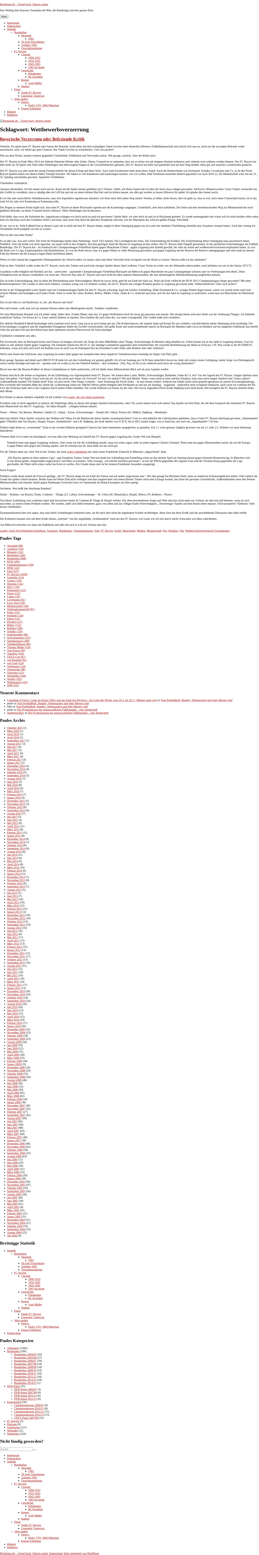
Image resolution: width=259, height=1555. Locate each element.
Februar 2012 (14, 946)
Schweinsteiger (19, 637)
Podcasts (12, 1424)
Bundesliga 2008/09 (25, 1367)
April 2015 (13, 826)
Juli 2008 (12, 1083)
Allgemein (26, 530)
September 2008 (16, 1076)
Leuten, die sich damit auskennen (85, 397)
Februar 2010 (14, 1023)
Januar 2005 (14, 1216)
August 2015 (14, 813)
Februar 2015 (14, 832)
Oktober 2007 (15, 1111)
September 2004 (16, 1229)
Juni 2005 (12, 1200)
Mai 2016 (12, 784)
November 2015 (16, 804)
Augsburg (52, 530)
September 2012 (16, 924)
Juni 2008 (12, 1086)
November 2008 (16, 1070)
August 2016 (14, 778)
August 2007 (14, 1118)
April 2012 (13, 940)
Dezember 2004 (16, 1219)
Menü (4, 16)
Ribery (14, 625)
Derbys (25, 102)
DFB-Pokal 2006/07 (25, 1389)
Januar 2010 (14, 1026)
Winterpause (17, 682)
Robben (15, 628)
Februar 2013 (14, 908)
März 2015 (13, 829)
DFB (13, 567)
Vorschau (15, 672)
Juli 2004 (12, 1235)
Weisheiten (16, 675)
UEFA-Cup (16, 656)
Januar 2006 (14, 1178)
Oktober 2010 (15, 997)
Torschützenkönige (31, 48)
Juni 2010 (12, 1010)
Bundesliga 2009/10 (25, 1370)
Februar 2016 (14, 794)
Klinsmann (16, 590)
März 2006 (13, 1172)
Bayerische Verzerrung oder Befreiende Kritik (42, 139)
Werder (14, 679)
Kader (118, 530)
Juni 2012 (12, 934)
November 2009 (16, 1032)
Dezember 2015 (16, 800)
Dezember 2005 (16, 1181)
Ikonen (25, 79)
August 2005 (14, 1194)
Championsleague (83, 530)
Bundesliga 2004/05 (25, 1354)
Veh (181, 530)
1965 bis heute (36, 67)
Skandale (26, 35)
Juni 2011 (12, 972)
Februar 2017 (14, 759)
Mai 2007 (12, 1127)
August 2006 (14, 1156)
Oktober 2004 (15, 1226)
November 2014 (16, 842)
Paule (13, 612)
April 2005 (13, 1207)
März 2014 (13, 867)
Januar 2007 (14, 1140)
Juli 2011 (12, 969)
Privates (15, 621)
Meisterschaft (154, 530)
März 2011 (13, 981)
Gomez (14, 580)
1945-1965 (34, 64)
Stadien (25, 86)
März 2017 (13, 756)
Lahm (13, 596)
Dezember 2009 (16, 1029)
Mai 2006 (12, 1165)
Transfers (15, 653)
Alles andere (21, 98)
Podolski (15, 615)
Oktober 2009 (15, 1035)
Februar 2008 (14, 1099)
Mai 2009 (12, 1051)
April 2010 (13, 1016)
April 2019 (13, 734)
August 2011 (14, 965)
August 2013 (14, 889)
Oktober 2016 (15, 772)
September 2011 (16, 962)
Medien (141, 530)
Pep (165, 530)
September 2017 (16, 740)
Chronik (25, 54)
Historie (11, 111)
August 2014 (14, 851)
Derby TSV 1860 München (43, 105)
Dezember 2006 (16, 1143)
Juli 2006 (12, 1159)
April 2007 (13, 1130)
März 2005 (13, 1210)
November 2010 (16, 994)
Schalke (15, 631)
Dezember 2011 (16, 953)
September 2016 (16, 775)
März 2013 (13, 905)
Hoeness (15, 583)
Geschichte (27, 70)
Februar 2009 (14, 1061)
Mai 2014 (12, 861)
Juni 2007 (12, 1124)
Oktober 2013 (15, 883)
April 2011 (13, 978)
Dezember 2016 (16, 765)
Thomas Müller (19, 647)
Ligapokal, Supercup (32, 95)
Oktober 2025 (15, 727)
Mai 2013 (12, 899)
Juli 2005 (12, 1197)
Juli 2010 (12, 1007)
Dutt (96, 530)
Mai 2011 (12, 975)
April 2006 (13, 1168)
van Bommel (17, 659)
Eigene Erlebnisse (31, 108)
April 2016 (13, 788)
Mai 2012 (12, 937)
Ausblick (15, 548)
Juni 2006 (12, 1162)
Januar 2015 (14, 835)
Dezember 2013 (16, 877)
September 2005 (16, 1191)
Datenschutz (14, 26)
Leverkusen (16, 599)
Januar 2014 (14, 873)
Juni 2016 (12, 781)
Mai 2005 (12, 1203)
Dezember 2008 (16, 1067)
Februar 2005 (14, 1213)
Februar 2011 (14, 984)
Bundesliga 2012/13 (25, 1379)
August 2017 (14, 743)
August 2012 (14, 927)
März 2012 (13, 943)
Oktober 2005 (15, 1188)
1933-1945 (34, 60)
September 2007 (16, 1115)
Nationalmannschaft (21, 609)
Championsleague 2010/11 (29, 1408)
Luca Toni (16, 602)
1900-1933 (34, 57)
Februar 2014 (14, 870)
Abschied (15, 545)
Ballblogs (12, 114)
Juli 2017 (12, 746)
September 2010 (16, 1000)
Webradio (12, 1430)
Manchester (129, 530)
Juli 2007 (12, 1121)
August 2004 (14, 1232)
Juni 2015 (12, 819)
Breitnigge (16, 555)
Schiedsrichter (17, 634)
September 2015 (16, 810)
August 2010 (14, 1003)
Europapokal (14, 1402)
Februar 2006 (14, 1175)
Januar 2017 (14, 762)
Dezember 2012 (16, 915)
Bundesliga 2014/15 (25, 1383)
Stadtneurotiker (15, 712)
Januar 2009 (14, 1064)
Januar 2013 (14, 911)
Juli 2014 (12, 854)
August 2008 (14, 1080)
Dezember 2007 (16, 1105)
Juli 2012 (12, 930)
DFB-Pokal (13, 1386)
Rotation (173, 530)
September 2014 (16, 848)
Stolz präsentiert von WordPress (81, 1553)
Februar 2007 (14, 1137)
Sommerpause (18, 640)
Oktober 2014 (15, 845)
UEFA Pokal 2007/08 (26, 1417)
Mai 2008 (12, 1089)
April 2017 (13, 753)
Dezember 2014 (16, 838)
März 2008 (13, 1095)
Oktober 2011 (14, 959)
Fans (13, 571)
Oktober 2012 (15, 921)
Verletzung (16, 666)
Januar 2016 (14, 797)
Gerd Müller (35, 83)
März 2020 (13, 731)
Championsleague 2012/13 (29, 1414)
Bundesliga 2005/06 (25, 1357)
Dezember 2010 (16, 991)
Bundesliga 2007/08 (25, 1363)
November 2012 (16, 918)
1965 (31, 38)
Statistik (11, 29)
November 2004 (16, 1222)
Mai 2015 (12, 823)
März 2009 (13, 1057)
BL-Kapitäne (35, 76)
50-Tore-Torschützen (32, 41)
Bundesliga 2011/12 (25, 1376)
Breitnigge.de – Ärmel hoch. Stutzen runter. (24, 4)
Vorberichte (16, 669)
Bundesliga (20, 32)
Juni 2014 (12, 857)
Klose (13, 593)
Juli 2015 (12, 816)
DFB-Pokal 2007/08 (25, 1392)
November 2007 (16, 1108)
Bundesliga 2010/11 (25, 1373)
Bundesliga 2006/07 (25, 1360)
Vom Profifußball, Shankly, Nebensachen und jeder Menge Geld (196, 700)
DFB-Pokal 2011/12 (25, 1395)
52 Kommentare (221, 530)
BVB (13, 561)
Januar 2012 (14, 950)
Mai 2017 (12, 750)
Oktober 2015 (15, 807)
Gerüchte (15, 577)
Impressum (13, 22)
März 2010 (13, 1019)
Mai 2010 (12, 1013)
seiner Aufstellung (77, 451)
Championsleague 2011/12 (29, 1411)
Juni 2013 (12, 896)
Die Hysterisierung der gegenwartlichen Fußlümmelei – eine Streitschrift (57, 709)
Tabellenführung (19, 644)
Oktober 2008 (15, 1073)
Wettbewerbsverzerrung (198, 530)
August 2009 (14, 1042)
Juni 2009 (12, 1048)
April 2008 (13, 1092)
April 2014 (13, 864)
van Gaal (15, 663)
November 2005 (16, 1184)
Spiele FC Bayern (31, 92)
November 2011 (16, 956)
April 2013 (13, 902)
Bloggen (15, 552)
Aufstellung (38, 530)
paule (3, 530)
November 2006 (16, 1146)
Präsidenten (34, 73)
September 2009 (16, 1038)
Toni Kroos (16, 650)
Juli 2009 (12, 1045)
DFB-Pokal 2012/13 (25, 1398)
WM (13, 685)
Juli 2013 (12, 892)
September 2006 (16, 1153)
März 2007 (13, 1134)
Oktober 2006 (15, 1149)
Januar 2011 (13, 988)
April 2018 (13, 737)
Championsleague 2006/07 (29, 1405)
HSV (13, 587)
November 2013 (16, 880)
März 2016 (13, 791)
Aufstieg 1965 (29, 45)
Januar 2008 (14, 1102)
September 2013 (16, 886)
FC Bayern (20, 51)
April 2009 (13, 1054)
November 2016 (16, 769)
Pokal (17, 89)
